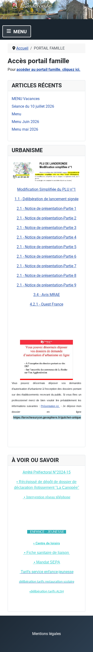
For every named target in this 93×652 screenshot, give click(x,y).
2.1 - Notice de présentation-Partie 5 (46, 247)
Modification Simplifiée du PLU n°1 (46, 189)
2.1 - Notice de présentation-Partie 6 (46, 256)
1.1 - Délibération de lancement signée (46, 199)
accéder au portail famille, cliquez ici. (48, 69)
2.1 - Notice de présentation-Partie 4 (46, 237)
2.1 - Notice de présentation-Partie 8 (46, 275)
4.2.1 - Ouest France (46, 304)
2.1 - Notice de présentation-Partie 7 (46, 266)
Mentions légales (46, 633)
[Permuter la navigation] (16, 31)
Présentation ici (50, 406)
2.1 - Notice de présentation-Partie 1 (46, 208)
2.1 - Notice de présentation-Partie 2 (46, 218)
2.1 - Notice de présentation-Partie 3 (46, 227)
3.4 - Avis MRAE (46, 294)
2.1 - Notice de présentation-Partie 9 (46, 285)
